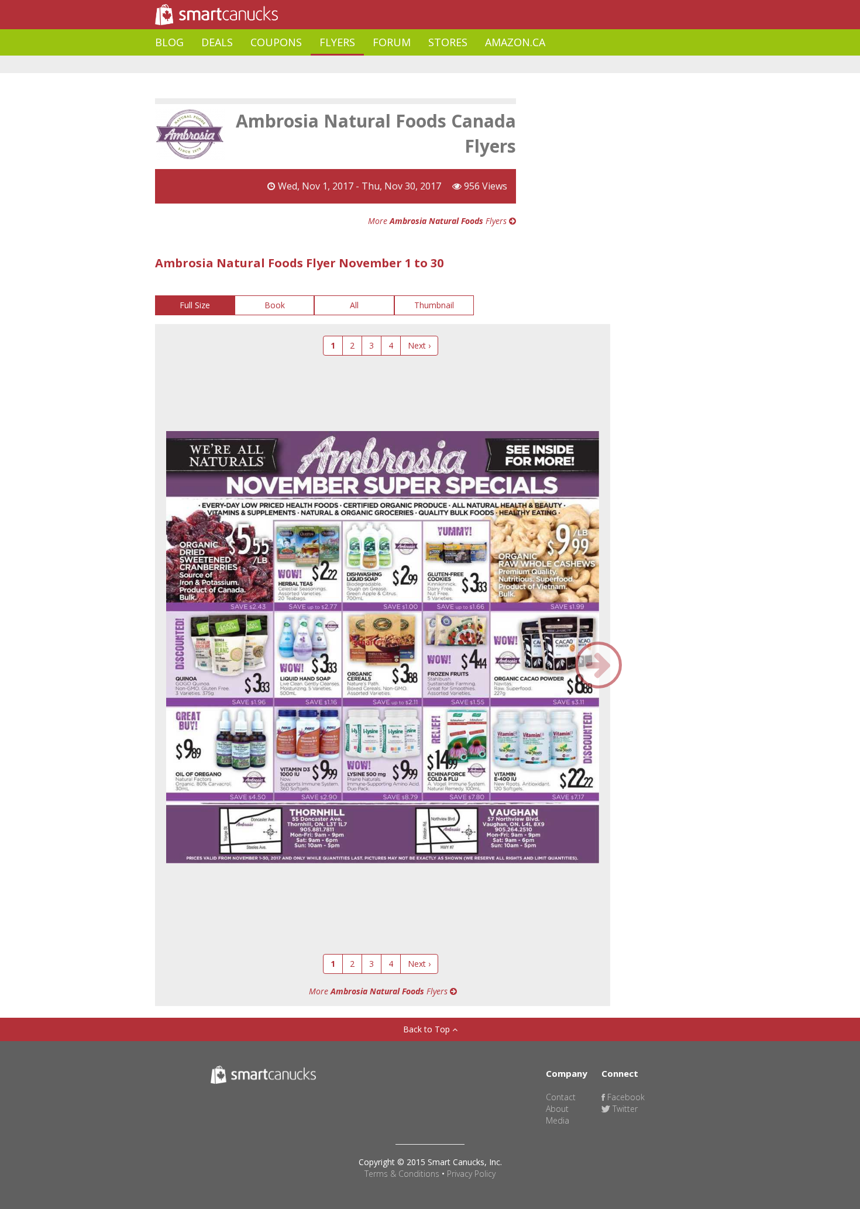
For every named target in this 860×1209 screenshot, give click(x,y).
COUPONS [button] (276, 42)
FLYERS (337, 42)
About (557, 1108)
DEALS (217, 42)
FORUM (392, 42)
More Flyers (438, 220)
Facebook (625, 1097)
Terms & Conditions (401, 1173)
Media (557, 1120)
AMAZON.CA (515, 42)
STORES (447, 42)
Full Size (195, 305)
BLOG (169, 42)
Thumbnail (434, 305)
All (354, 305)
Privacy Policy (471, 1173)
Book (274, 305)
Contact (561, 1097)
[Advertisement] (368, 64)
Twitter (624, 1108)
